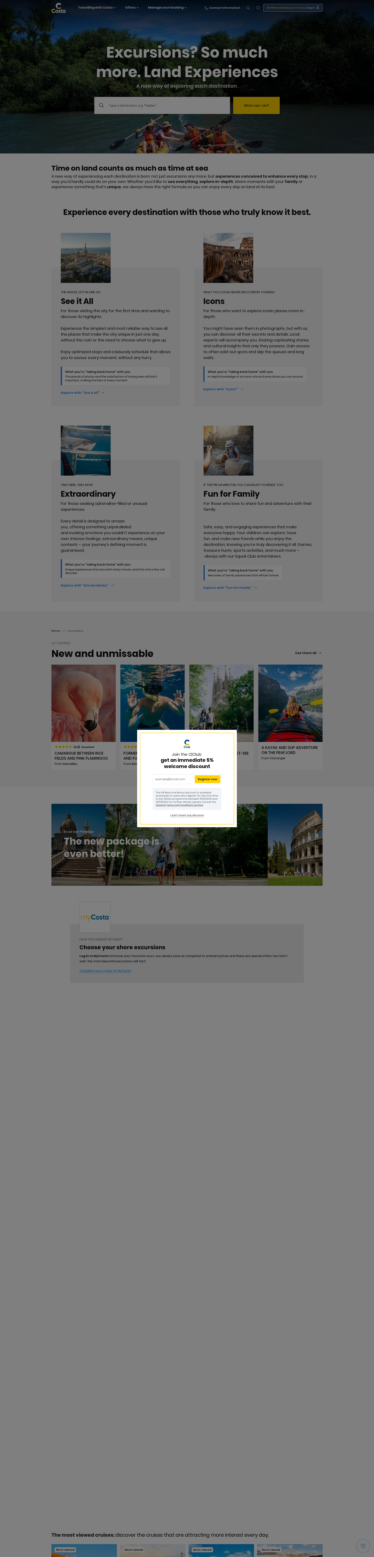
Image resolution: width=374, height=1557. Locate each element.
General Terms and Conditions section (179, 805)
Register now (207, 779)
